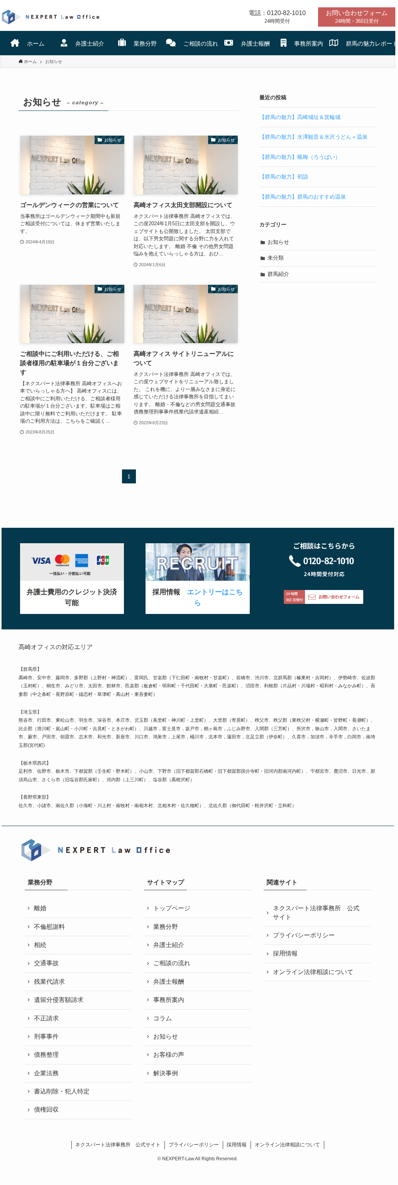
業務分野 (165, 926)
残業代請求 (49, 981)
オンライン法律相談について (313, 972)
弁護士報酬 (168, 981)
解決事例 (165, 1073)
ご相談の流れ (171, 963)
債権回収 (46, 1109)
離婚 (40, 908)
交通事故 (46, 963)
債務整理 (46, 1054)
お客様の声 (168, 1054)
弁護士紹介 (168, 945)
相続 (40, 945)
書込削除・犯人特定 (62, 1091)
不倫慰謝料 (49, 926)
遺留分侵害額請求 (58, 999)
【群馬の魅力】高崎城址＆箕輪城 (299, 117)
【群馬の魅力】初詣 (283, 176)
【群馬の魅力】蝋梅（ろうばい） (299, 157)
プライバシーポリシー (304, 935)
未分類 (276, 258)
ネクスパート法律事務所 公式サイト (316, 912)
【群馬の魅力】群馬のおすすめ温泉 (302, 197)
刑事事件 (46, 1036)
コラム (162, 1018)
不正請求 (46, 1018)
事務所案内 (168, 999)
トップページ (171, 908)
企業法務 (46, 1073)
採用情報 (285, 953)
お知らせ (278, 242)
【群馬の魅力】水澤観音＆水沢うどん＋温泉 (313, 137)
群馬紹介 (278, 274)
